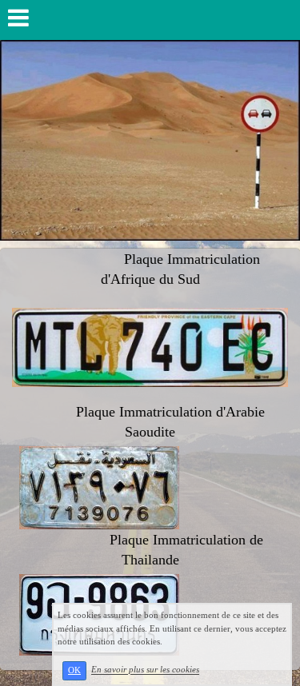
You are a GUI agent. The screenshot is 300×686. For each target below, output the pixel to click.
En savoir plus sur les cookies (145, 670)
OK (74, 670)
